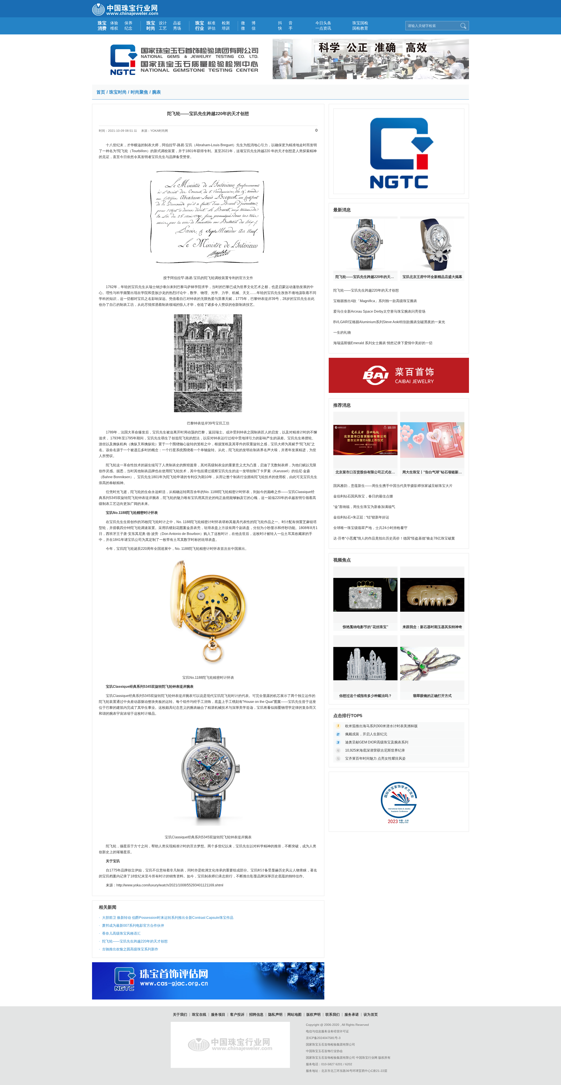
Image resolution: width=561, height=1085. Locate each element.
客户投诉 (237, 1014)
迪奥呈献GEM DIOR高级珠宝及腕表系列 (376, 742)
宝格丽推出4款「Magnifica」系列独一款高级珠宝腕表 (375, 301)
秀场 (177, 28)
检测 (226, 23)
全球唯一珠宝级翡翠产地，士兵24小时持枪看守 (370, 528)
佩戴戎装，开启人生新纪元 (366, 734)
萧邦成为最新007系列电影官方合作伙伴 (131, 925)
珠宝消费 (102, 26)
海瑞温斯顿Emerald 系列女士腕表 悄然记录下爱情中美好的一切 (382, 343)
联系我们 (332, 1014)
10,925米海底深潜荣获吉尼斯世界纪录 (375, 750)
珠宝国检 (357, 23)
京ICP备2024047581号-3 (323, 1038)
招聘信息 (256, 1014)
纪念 (128, 28)
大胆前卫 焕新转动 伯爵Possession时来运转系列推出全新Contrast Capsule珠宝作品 (166, 917)
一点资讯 (320, 28)
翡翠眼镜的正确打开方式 (432, 696)
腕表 (156, 92)
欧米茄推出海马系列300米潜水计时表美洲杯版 (381, 726)
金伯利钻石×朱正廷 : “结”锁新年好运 (361, 517)
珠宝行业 (199, 26)
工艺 (163, 28)
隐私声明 (275, 1014)
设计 (163, 23)
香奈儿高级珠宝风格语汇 (120, 933)
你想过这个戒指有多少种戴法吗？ (365, 696)
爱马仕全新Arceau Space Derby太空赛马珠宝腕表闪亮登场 (379, 311)
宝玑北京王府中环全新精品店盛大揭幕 (432, 277)
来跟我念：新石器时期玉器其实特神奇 (432, 627)
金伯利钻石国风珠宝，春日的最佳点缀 (363, 496)
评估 (211, 28)
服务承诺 (351, 1014)
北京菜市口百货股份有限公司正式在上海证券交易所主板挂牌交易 (365, 472)
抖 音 (283, 23)
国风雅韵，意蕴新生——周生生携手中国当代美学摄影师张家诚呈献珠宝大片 (393, 486)
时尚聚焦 (139, 92)
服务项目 (218, 1014)
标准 (211, 23)
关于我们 (180, 1014)
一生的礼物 (342, 332)
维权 (114, 28)
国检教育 (357, 28)
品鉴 (177, 23)
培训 (226, 28)
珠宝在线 (199, 1014)
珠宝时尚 (150, 26)
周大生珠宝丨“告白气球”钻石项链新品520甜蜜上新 (432, 472)
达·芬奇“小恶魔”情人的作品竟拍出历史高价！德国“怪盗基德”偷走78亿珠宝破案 (394, 538)
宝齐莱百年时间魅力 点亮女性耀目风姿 (375, 758)
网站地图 (294, 1014)
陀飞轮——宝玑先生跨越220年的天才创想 (133, 941)
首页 (100, 92)
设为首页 (371, 1014)
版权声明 (313, 1014)
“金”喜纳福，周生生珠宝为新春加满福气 (364, 507)
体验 (114, 23)
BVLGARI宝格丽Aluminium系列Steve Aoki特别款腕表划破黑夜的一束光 (389, 322)
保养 (128, 23)
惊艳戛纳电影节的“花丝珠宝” (365, 627)
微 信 (246, 28)
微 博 (246, 23)
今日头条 (320, 23)
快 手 (283, 28)
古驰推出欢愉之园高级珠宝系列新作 (128, 949)
